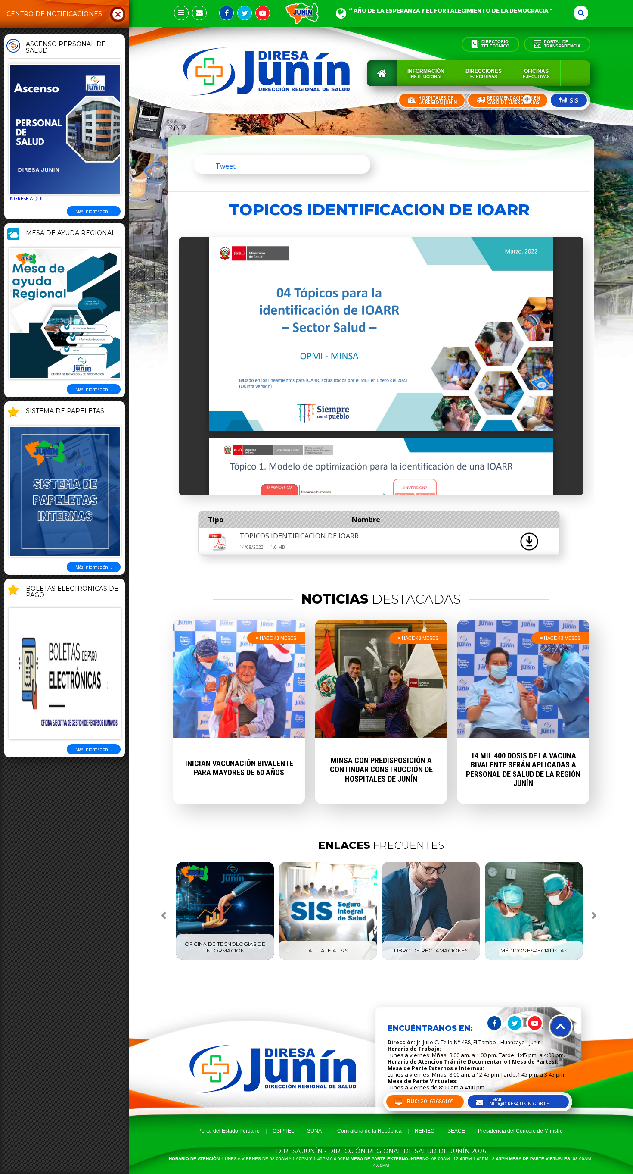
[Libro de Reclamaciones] (431, 958)
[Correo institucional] (199, 13)
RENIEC (424, 1131)
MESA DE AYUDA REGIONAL (70, 233)
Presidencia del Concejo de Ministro (520, 1131)
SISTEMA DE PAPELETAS (65, 411)
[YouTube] (262, 13)
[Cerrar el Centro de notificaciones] (118, 14)
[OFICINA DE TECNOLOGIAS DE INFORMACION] (225, 958)
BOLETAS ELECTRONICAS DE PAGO (72, 592)
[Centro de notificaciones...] (181, 13)
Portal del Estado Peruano (229, 1131)
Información (425, 73)
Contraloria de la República (369, 1131)
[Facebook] (226, 13)
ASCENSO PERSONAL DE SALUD (66, 47)
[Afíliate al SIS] (328, 958)
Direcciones (483, 73)
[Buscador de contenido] (581, 13)
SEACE (456, 1131)
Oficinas (536, 73)
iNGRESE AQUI (26, 198)
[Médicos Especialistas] (534, 958)
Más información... (93, 211)
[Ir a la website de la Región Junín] (302, 13)
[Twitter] (244, 13)
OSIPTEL (283, 1131)
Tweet (225, 166)
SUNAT (315, 1131)
